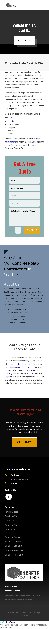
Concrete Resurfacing (15, 550)
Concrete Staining (13, 545)
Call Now (24, 40)
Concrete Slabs (12, 525)
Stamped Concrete (13, 541)
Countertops (11, 529)
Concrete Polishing (14, 554)
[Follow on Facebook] (8, 497)
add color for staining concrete (22, 364)
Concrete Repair (12, 537)
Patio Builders (11, 511)
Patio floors (11, 121)
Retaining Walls (12, 516)
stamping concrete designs (19, 367)
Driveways (10, 520)
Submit (32, 230)
